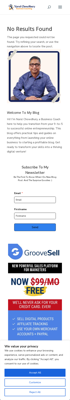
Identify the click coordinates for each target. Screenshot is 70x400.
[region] (35, 370)
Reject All (35, 392)
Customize (35, 382)
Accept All (35, 372)
